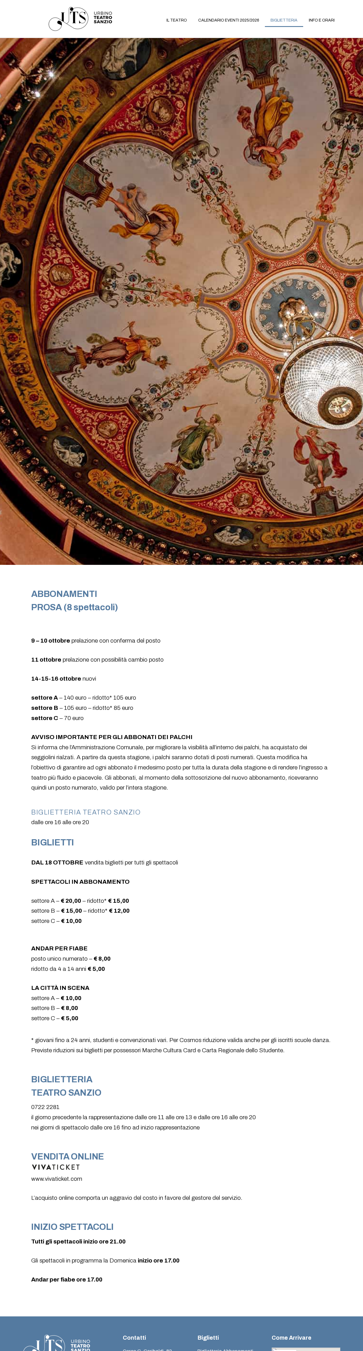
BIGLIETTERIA (284, 20)
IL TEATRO (176, 20)
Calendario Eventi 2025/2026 (228, 20)
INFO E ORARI (322, 20)
